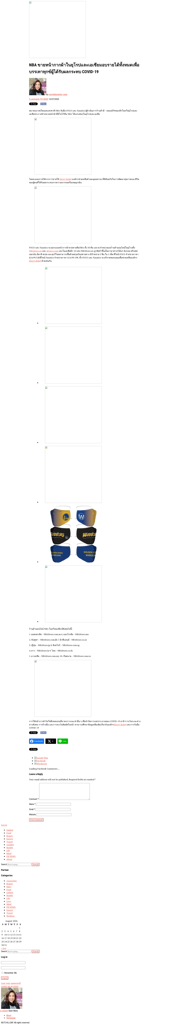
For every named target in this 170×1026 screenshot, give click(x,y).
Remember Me (10, 973)
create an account (9, 986)
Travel (9, 841)
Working (10, 915)
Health (9, 847)
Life (8, 850)
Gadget (9, 830)
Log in (4, 824)
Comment (34, 799)
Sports (9, 838)
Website (32, 814)
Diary (8, 886)
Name (32, 804)
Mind (8, 853)
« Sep (3, 948)
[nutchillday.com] (11, 1008)
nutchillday (53, 94)
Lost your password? (11, 983)
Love (8, 901)
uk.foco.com (52, 250)
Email (32, 809)
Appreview (11, 880)
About (9, 859)
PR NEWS (44, 99)
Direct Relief (66, 179)
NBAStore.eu (35, 250)
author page (62, 94)
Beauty (9, 835)
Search (4, 864)
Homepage (11, 1018)
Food (8, 832)
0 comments (34, 99)
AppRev (10, 844)
